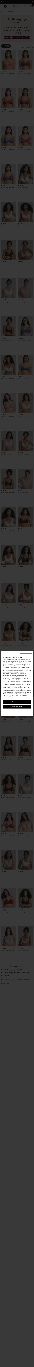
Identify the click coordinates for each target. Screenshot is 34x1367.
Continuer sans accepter (26, 653)
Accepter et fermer (17, 706)
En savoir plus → (17, 701)
